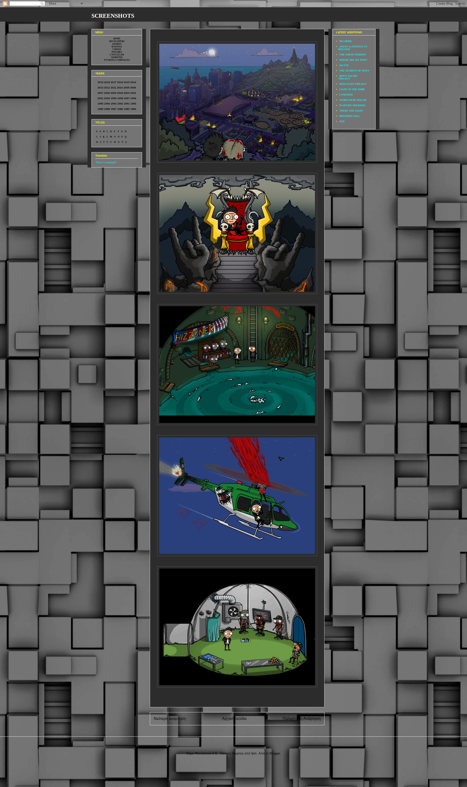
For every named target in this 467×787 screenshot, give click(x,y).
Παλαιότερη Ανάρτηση (302, 719)
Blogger (274, 753)
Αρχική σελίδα (234, 719)
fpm (254, 753)
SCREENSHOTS (112, 16)
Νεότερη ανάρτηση (170, 719)
